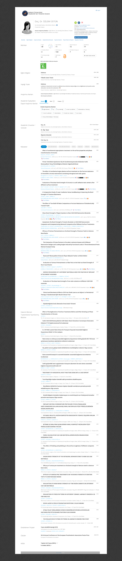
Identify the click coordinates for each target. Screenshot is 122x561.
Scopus (60, 101)
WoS (52, 101)
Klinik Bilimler (58, 113)
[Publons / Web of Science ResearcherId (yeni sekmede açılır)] (79, 22)
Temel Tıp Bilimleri (47, 113)
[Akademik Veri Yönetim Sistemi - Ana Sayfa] (25, 13)
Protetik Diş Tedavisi (68, 113)
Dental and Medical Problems (47, 189)
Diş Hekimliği (60, 109)
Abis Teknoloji (58, 552)
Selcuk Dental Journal (45, 168)
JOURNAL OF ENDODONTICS (47, 269)
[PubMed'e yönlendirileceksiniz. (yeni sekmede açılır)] (88, 156)
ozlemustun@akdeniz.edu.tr (84, 25)
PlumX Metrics (46, 158)
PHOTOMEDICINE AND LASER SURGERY (49, 198)
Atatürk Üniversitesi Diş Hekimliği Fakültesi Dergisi (52, 278)
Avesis (43, 101)
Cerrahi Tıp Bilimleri (70, 109)
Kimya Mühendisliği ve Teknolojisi (50, 117)
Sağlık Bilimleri (46, 109)
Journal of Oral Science (46, 156)
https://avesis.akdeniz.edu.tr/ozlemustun (86, 28)
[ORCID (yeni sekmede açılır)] (75, 22)
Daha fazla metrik (90, 55)
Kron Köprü (79, 113)
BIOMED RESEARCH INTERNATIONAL (49, 228)
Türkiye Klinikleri (44, 260)
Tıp (53, 109)
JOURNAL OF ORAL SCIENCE (47, 177)
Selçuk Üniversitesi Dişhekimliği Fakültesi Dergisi (51, 307)
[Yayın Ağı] (50, 46)
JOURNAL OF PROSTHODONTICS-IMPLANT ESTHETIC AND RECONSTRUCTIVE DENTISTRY (60, 217)
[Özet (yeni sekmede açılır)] (77, 156)
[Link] (86, 156)
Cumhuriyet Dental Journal (47, 210)
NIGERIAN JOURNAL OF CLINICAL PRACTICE (50, 250)
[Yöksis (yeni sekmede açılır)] (82, 22)
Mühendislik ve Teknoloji (84, 109)
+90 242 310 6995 (83, 26)
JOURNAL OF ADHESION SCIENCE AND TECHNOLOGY (53, 287)
